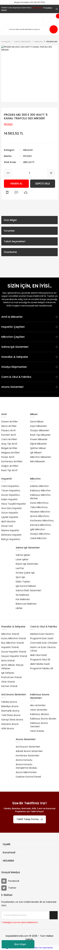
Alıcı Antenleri (37, 705)
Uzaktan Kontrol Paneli (28, 776)
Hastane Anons (10, 724)
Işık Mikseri (36, 452)
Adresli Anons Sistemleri (29, 751)
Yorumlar (9, 230)
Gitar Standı (8, 681)
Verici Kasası (37, 731)
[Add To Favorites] (52, 51)
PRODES (27, 156)
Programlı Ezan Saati (41, 638)
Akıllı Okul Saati (38, 655)
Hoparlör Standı (10, 647)
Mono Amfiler (9, 426)
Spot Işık (20, 577)
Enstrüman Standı (11, 677)
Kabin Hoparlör (9, 499)
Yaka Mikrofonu (39, 507)
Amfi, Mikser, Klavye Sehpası (12, 666)
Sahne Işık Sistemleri (14, 347)
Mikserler (28, 150)
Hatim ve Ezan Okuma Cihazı (43, 649)
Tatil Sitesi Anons (10, 715)
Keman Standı (9, 686)
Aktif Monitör (8, 521)
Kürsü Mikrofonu (39, 502)
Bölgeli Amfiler (9, 448)
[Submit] (53, 915)
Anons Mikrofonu (39, 516)
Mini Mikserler (37, 461)
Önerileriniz (10, 252)
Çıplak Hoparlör (9, 517)
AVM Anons (7, 728)
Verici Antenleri (38, 709)
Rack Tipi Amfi (9, 470)
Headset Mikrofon (40, 511)
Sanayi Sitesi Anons (12, 719)
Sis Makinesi (22, 595)
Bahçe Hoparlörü (10, 539)
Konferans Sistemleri (27, 755)
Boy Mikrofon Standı (12, 642)
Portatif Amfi (8, 435)
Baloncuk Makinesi (26, 603)
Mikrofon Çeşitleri (13, 337)
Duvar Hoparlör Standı (13, 651)
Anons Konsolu (24, 760)
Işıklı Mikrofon (37, 529)
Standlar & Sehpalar (14, 357)
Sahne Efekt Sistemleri (28, 590)
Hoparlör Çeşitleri (13, 327)
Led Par (20, 568)
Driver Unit (7, 526)
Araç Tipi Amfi (9, 443)
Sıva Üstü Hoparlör (11, 508)
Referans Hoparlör (11, 534)
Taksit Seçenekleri (14, 241)
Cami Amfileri (9, 439)
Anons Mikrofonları (26, 772)
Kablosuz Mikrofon (40, 490)
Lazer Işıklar (22, 559)
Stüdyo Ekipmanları (14, 367)
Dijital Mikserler (38, 443)
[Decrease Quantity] (8, 173)
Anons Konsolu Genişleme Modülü (26, 766)
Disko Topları (23, 581)
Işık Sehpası (7, 672)
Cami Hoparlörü (10, 486)
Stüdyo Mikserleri (39, 430)
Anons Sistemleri (12, 387)
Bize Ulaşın (20, 944)
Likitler (19, 608)
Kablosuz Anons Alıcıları (43, 718)
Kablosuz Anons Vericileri (39, 724)
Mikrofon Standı (10, 634)
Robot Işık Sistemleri (27, 564)
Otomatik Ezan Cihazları (43, 642)
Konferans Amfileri (11, 461)
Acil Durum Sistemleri (28, 746)
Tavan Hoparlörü (10, 490)
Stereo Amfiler (9, 421)
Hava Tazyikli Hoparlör (13, 503)
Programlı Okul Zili (40, 659)
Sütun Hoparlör (9, 512)
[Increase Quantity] (51, 173)
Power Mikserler (39, 439)
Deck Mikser (37, 421)
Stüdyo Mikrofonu (40, 533)
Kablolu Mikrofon (39, 486)
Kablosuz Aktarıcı (39, 714)
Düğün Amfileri (9, 466)
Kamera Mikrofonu (40, 525)
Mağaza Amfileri (10, 452)
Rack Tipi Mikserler (40, 435)
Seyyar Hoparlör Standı (14, 656)
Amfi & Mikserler (12, 317)
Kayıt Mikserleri (38, 426)
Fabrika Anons (9, 702)
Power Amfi (7, 457)
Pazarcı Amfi (8, 430)
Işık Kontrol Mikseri (26, 586)
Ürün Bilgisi (10, 220)
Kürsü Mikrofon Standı (13, 638)
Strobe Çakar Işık (25, 572)
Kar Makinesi (23, 599)
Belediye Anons (10, 706)
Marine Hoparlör (10, 530)
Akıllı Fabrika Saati (40, 664)
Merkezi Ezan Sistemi (42, 634)
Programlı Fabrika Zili (41, 668)
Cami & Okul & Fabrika (16, 377)
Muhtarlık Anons (10, 710)
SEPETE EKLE (42, 183)
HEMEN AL (16, 183)
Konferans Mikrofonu (42, 520)
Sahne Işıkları (23, 555)
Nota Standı (8, 660)
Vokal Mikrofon (38, 538)
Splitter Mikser (38, 448)
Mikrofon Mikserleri (40, 457)
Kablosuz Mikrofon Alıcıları (40, 496)
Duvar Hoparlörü (10, 495)
